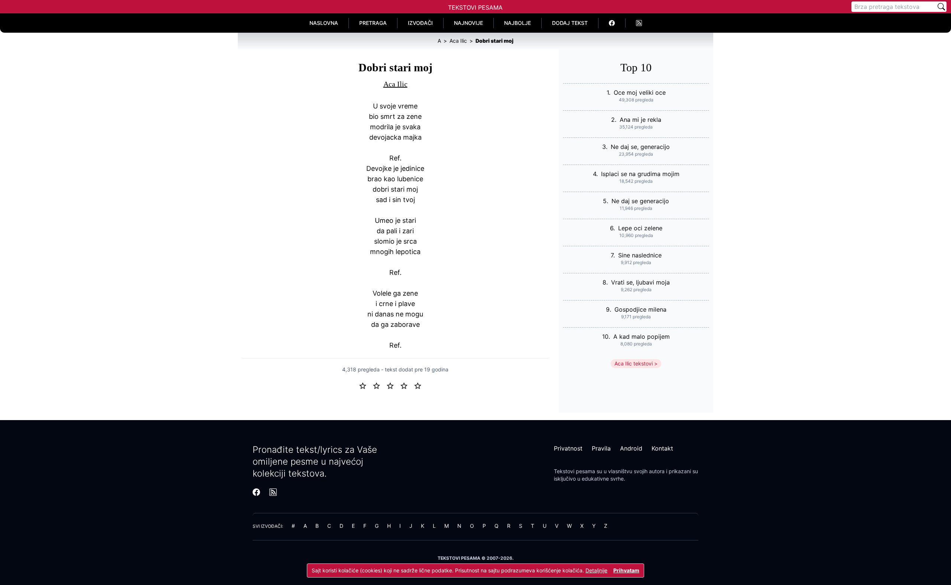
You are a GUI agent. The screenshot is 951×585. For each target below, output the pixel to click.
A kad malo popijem (641, 336)
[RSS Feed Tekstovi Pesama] (639, 23)
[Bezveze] (379, 385)
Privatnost (568, 448)
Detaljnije (596, 570)
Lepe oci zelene (640, 228)
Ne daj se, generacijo (640, 146)
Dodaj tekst (570, 23)
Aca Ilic (395, 84)
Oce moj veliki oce (640, 92)
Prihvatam (626, 570)
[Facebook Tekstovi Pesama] (612, 23)
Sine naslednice (640, 255)
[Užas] (366, 385)
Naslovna (323, 23)
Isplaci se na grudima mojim (640, 174)
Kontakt (662, 448)
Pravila (601, 448)
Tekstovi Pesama (475, 7)
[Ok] (393, 385)
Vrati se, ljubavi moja (640, 282)
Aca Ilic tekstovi (633, 363)
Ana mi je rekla (640, 119)
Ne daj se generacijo (640, 201)
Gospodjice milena (640, 309)
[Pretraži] (941, 6)
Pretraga (373, 23)
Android (631, 448)
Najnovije (468, 23)
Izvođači (420, 23)
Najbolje (517, 23)
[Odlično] (420, 385)
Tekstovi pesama (574, 471)
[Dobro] (407, 385)
